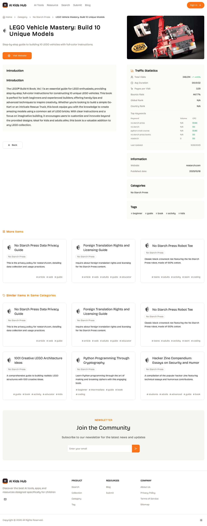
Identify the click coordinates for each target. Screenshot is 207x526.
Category (76, 498)
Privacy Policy (148, 493)
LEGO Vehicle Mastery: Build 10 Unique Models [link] (80, 17)
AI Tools (39, 5)
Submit (77, 5)
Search (65, 5)
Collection (77, 493)
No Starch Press (41, 17)
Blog (88, 5)
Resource (52, 5)
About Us (145, 487)
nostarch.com (193, 165)
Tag (73, 504)
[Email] (5, 499)
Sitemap (145, 504)
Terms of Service (149, 498)
